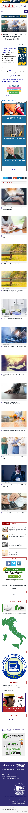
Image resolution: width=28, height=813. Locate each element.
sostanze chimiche (13, 729)
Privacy (14, 807)
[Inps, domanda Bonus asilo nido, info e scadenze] (14, 419)
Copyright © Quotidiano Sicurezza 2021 (11, 778)
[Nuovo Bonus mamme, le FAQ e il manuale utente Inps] (14, 224)
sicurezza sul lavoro (5, 729)
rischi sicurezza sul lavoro (11, 726)
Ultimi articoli (5, 523)
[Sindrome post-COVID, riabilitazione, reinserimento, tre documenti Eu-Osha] (14, 391)
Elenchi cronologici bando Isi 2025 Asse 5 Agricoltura (17, 537)
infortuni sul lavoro (18, 722)
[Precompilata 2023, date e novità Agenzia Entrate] (14, 501)
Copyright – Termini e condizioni (9, 809)
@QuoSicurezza (21, 585)
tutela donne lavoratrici (21, 729)
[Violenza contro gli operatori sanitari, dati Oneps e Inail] (14, 445)
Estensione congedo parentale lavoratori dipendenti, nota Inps (12, 208)
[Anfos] (13, 756)
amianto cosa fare (5, 720)
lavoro (23, 722)
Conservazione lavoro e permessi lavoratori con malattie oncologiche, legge (14, 319)
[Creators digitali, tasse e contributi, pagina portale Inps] (14, 335)
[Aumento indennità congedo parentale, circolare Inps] (14, 363)
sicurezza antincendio (10, 727)
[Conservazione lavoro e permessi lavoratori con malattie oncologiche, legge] (14, 307)
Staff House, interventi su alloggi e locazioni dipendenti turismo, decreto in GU (13, 291)
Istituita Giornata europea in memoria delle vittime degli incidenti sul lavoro (15, 545)
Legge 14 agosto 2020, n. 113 (15, 70)
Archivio (22, 524)
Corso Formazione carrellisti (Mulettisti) (14, 138)
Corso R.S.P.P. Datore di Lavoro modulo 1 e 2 (14, 161)
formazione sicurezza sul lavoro (8, 722)
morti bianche (4, 724)
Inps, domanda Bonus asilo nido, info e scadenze (14, 430)
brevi (11, 719)
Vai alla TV (14, 588)
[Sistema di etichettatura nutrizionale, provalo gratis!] (14, 89)
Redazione (8, 43)
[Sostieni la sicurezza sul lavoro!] (14, 712)
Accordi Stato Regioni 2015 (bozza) (9, 685)
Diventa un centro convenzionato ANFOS (11, 687)
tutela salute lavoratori (7, 96)
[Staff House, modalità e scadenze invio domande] (14, 252)
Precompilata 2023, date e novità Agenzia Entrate (14, 512)
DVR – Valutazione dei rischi (8, 690)
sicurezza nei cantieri (19, 727)
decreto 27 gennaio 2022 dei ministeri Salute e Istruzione (8, 50)
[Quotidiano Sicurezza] (14, 6)
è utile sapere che (23, 44)
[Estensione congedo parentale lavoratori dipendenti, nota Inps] (14, 196)
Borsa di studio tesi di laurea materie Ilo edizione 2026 (17, 553)
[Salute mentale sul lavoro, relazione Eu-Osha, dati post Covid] (14, 473)
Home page (3, 807)
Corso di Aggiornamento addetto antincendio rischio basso (14, 117)
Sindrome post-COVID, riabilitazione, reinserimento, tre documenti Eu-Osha (12, 403)
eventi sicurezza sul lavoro (20, 720)
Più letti (14, 523)
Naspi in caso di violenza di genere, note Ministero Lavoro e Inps (17, 529)
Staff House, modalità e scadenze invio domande (14, 263)
